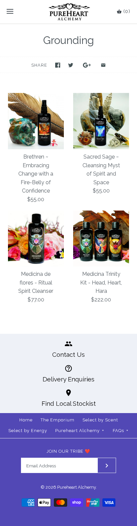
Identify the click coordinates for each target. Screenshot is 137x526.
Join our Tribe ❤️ (68, 451)
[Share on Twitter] (70, 65)
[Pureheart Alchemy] (68, 11)
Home (26, 419)
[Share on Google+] (87, 65)
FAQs (120, 430)
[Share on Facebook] (57, 65)
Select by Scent (100, 419)
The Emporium (57, 419)
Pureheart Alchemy (79, 430)
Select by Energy (27, 430)
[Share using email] (103, 65)
